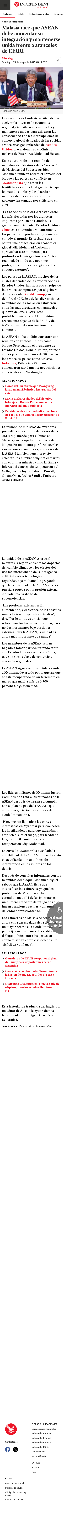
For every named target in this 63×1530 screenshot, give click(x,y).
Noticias (7, 14)
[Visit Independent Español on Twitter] (15, 1449)
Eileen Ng (7, 58)
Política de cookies (14, 1499)
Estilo (21, 14)
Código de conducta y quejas (15, 1493)
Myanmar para (12, 183)
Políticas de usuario (14, 1488)
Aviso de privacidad (14, 1483)
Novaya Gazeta (39, 1456)
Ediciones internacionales (44, 1429)
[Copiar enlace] (58, 60)
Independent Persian (42, 1443)
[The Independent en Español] (31, 5)
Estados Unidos (26, 1026)
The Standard (38, 1452)
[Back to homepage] (18, 1429)
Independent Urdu (40, 1447)
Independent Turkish (41, 1438)
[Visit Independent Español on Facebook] (7, 1449)
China (6, 230)
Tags (34, 1472)
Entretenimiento (39, 14)
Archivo (35, 1467)
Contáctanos (11, 1442)
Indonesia (9, 363)
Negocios (18, 22)
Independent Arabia (41, 1433)
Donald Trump (34, 294)
